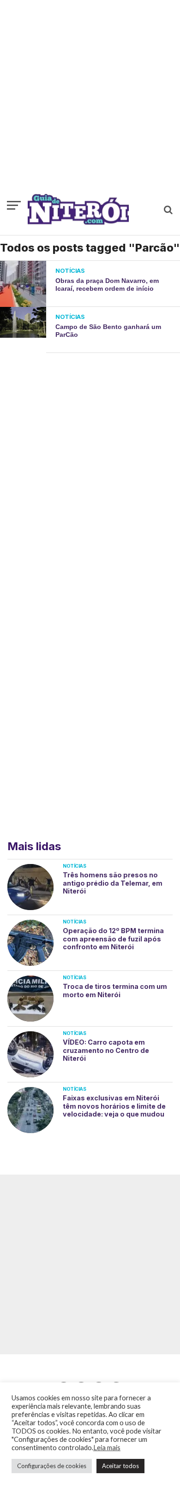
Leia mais (106, 1448)
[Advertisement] (90, 101)
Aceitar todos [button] (120, 1465)
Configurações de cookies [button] (51, 1465)
